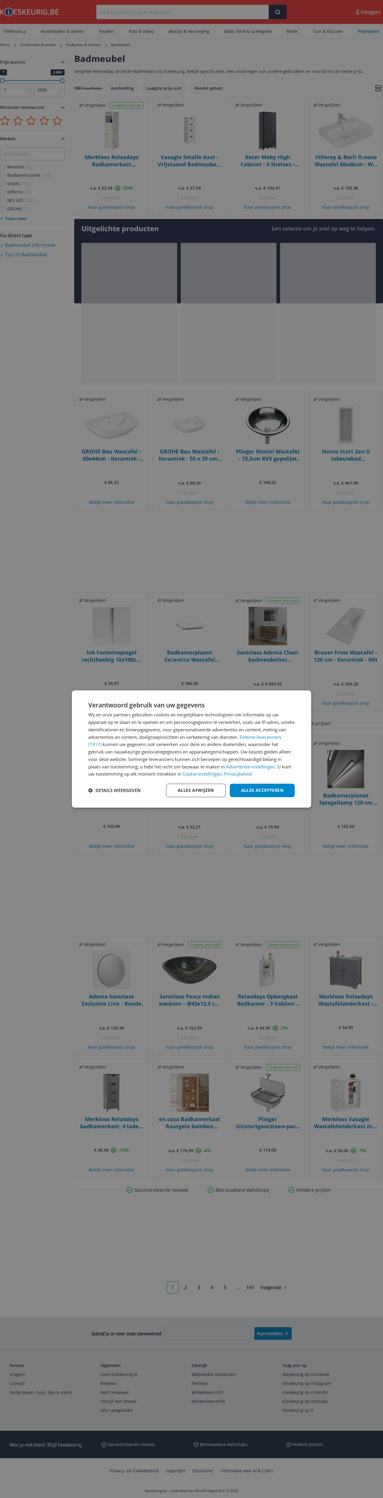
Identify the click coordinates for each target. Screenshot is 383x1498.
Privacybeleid (238, 774)
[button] (114, 790)
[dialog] (191, 749)
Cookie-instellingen (202, 774)
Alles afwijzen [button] (196, 790)
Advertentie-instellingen (250, 767)
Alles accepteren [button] (262, 790)
